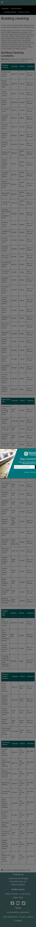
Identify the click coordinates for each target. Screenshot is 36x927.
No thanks (26, 472)
